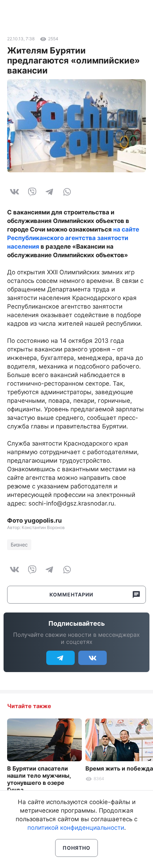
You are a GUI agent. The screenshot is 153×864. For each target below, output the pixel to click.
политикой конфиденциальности (75, 827)
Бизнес (19, 545)
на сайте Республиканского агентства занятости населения (73, 238)
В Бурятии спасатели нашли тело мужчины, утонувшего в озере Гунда (39, 779)
